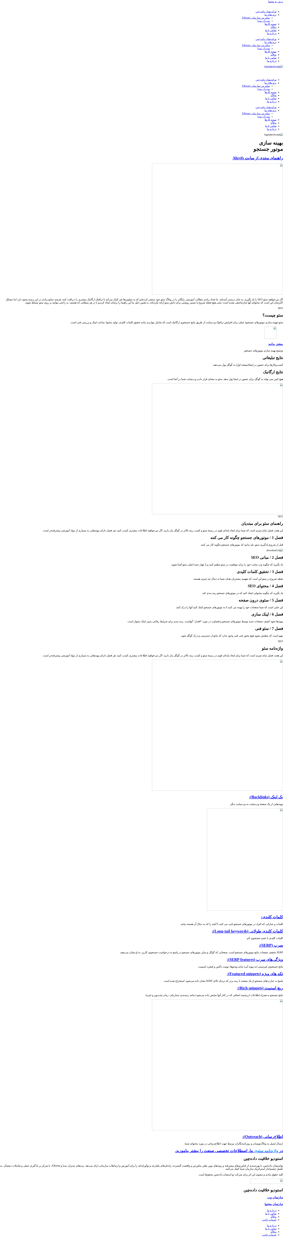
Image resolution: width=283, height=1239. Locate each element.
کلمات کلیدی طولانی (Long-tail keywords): (247, 931)
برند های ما (270, 14)
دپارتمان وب (275, 1197)
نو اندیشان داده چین (265, 11)
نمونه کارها (270, 24)
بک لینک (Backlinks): (266, 797)
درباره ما (271, 33)
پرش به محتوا (275, 1)
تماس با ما (270, 30)
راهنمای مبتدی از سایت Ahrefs (258, 158)
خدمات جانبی (269, 1219)
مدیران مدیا (263, 20)
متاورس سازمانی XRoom (256, 17)
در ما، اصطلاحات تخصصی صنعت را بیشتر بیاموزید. (229, 1151)
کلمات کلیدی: (272, 917)
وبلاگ (273, 27)
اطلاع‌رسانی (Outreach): (262, 1136)
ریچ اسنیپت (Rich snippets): (260, 988)
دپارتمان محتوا (274, 1204)
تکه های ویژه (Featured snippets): (255, 974)
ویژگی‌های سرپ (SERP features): (255, 959)
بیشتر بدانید (275, 344)
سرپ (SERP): (271, 945)
